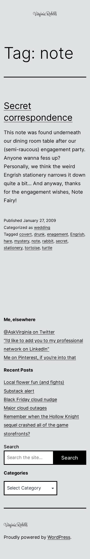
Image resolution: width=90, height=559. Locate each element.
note (36, 240)
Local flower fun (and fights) (34, 382)
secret (62, 240)
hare (8, 240)
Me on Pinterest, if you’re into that (40, 357)
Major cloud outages (25, 408)
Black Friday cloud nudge (30, 399)
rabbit (48, 240)
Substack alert (19, 391)
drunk (39, 234)
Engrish (77, 234)
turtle (47, 247)
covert (25, 234)
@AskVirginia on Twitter (29, 332)
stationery (13, 247)
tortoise (32, 247)
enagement (57, 234)
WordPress (59, 537)
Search (11, 446)
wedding (42, 227)
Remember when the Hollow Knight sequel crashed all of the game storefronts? (41, 425)
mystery (21, 240)
